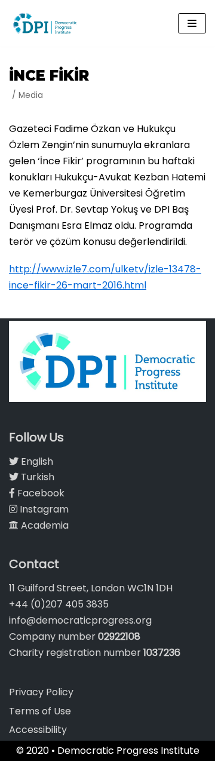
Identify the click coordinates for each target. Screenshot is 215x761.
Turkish (36, 477)
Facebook (39, 493)
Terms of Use (40, 711)
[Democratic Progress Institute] (45, 23)
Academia (44, 525)
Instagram (43, 509)
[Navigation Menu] (192, 23)
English (36, 461)
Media (31, 95)
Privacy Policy (41, 692)
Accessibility (38, 730)
